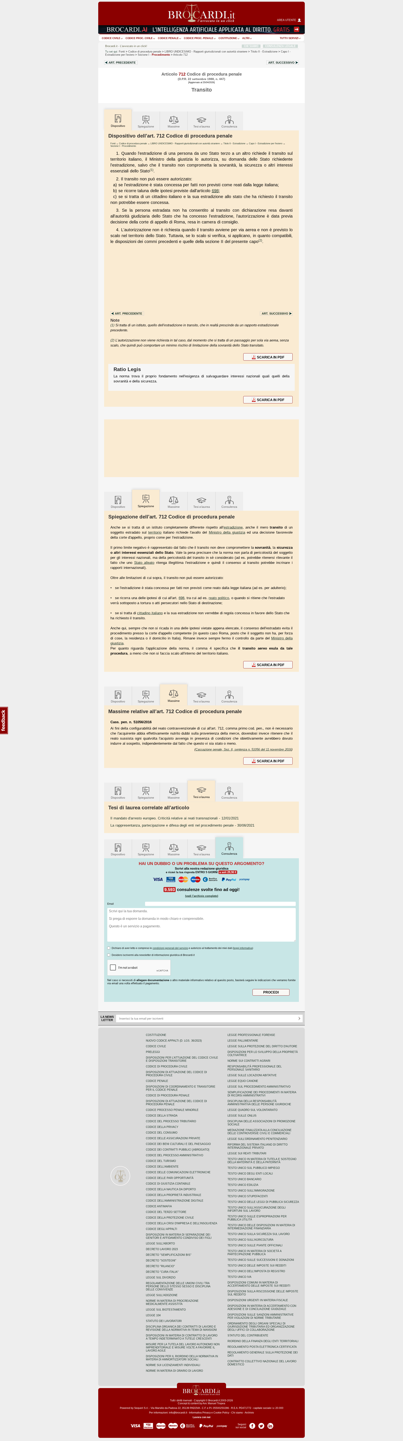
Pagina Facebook (252, 1424)
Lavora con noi (201, 1417)
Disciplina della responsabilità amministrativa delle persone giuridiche (259, 1103)
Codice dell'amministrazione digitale (174, 1200)
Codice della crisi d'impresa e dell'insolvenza (181, 1223)
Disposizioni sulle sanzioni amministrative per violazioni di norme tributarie (261, 1316)
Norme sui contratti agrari (249, 1060)
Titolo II (264, 51)
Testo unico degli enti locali (250, 1173)
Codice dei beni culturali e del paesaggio (178, 1144)
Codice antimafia (159, 1206)
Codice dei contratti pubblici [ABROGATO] (177, 1149)
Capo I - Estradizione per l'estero (265, 143)
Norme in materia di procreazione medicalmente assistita (172, 1302)
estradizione (233, 527)
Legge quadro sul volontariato (252, 1110)
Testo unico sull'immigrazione (251, 1190)
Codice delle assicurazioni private (173, 1138)
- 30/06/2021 (182, 825)
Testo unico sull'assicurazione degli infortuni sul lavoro (257, 1209)
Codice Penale (168, 38)
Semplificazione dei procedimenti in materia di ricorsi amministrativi (262, 1094)
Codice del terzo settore (166, 1212)
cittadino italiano (150, 613)
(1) (151, 170)
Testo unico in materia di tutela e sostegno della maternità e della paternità (262, 1161)
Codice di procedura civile (166, 1066)
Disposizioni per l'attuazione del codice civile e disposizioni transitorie (182, 1059)
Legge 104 (153, 1315)
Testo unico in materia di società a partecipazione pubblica (254, 1252)
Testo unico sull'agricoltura (250, 1239)
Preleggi (153, 1052)
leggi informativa (242, 948)
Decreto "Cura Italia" (162, 1271)
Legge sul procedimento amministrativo (259, 1086)
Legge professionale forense (251, 1035)
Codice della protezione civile (170, 1217)
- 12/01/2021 (174, 818)
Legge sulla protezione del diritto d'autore (262, 1046)
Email (110, 903)
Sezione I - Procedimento (123, 146)
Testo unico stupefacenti (248, 1196)
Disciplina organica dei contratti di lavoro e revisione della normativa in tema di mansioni (181, 1328)
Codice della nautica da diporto (171, 1189)
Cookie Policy (221, 1412)
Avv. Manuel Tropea (214, 1403)
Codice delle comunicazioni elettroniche (178, 1172)
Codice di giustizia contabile (168, 1183)
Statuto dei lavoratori (164, 1321)
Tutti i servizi (289, 38)
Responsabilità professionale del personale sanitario (255, 1068)
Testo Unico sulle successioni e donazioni (261, 1259)
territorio (154, 532)
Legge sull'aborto (160, 1243)
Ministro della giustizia (227, 532)
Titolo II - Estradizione (234, 143)
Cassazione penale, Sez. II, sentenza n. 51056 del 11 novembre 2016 (243, 749)
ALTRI (245, 38)
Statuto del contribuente (248, 1335)
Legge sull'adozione (162, 1295)
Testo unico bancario (244, 1179)
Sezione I (154, 54)
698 (215, 190)
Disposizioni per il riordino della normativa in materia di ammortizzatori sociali (182, 1358)
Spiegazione (146, 126)
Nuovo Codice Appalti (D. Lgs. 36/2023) (174, 1040)
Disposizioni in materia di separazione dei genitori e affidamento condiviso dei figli (179, 1236)
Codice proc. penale (198, 38)
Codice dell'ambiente (162, 1166)
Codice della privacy (162, 1127)
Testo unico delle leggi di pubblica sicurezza (263, 1201)
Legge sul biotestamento (166, 1309)
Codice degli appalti (161, 1229)
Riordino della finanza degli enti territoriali (263, 1341)
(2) (260, 240)
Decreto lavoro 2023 (162, 1249)
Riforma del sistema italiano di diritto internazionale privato (258, 1146)
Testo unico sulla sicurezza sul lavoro (259, 1234)
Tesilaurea (201, 126)
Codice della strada (162, 1115)
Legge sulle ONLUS (242, 1115)
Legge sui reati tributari (247, 1153)
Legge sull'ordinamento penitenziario (257, 1138)
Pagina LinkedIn (270, 1424)
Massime (174, 126)
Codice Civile (111, 38)
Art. (122, 62)
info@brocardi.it (178, 1412)
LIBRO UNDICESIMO (206, 51)
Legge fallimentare (243, 1040)
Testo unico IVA (239, 1276)
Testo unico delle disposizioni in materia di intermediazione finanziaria (261, 1227)
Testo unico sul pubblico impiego (254, 1167)
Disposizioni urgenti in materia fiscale (258, 1300)
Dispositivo (118, 506)
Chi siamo (237, 1412)
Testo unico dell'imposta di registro (256, 1271)
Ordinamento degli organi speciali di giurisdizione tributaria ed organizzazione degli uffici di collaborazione (261, 1326)
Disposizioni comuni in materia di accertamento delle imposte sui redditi (259, 1284)
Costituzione (228, 38)
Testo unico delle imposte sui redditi (257, 1265)
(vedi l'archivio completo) (201, 896)
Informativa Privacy (200, 1412)
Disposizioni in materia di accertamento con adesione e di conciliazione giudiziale (262, 1307)
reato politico (219, 598)
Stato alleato (144, 562)
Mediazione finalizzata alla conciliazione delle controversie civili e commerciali (260, 1132)
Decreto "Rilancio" (160, 1266)
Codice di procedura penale (144, 51)
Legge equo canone (243, 1081)
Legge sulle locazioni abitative (252, 1075)
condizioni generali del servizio (170, 948)
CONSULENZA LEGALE (280, 46)
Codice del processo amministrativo (174, 1155)
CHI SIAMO (251, 46)
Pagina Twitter (261, 1424)
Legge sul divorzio (160, 1277)
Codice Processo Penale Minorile (172, 1110)
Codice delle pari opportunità (170, 1178)
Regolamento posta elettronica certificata (262, 1346)
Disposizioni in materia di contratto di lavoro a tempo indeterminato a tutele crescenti (181, 1337)
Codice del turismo (161, 1161)
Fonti (122, 51)
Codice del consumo (161, 1132)
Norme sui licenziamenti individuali (173, 1365)
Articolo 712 (180, 54)
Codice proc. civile (139, 38)
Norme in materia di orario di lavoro (174, 1370)
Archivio (249, 1412)
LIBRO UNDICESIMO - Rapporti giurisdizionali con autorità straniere (185, 143)
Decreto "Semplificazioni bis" (168, 1254)
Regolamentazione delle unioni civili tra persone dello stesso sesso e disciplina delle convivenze (178, 1286)
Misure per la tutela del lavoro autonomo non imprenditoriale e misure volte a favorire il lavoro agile (183, 1347)
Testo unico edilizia (243, 1184)
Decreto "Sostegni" (161, 1260)
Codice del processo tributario (171, 1121)
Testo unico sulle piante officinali (255, 1245)
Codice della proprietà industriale (173, 1195)
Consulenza (229, 126)
